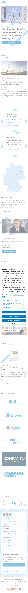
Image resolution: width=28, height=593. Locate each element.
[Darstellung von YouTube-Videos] (3, 304)
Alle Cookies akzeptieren (14, 320)
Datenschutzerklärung (12, 323)
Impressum (23, 323)
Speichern (14, 312)
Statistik (8, 307)
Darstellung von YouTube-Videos (13, 304)
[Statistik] (3, 308)
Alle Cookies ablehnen (14, 316)
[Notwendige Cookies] (3, 301)
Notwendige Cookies (11, 300)
